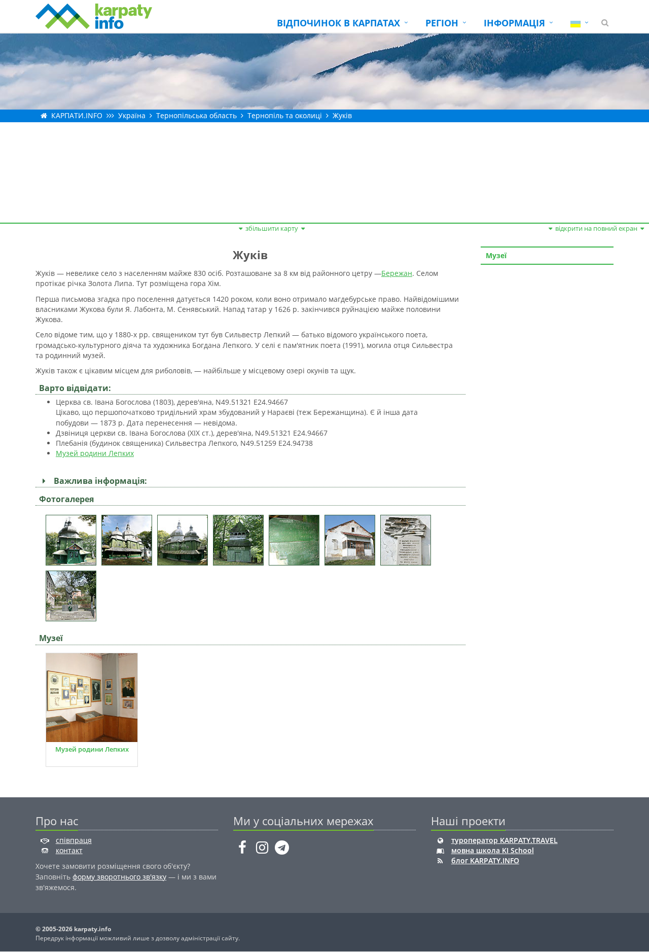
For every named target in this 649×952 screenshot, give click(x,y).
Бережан (396, 273)
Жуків (342, 115)
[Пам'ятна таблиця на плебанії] (408, 537)
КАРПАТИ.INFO (76, 115)
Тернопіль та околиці (284, 115)
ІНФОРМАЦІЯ (514, 23)
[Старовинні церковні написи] (296, 537)
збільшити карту (271, 228)
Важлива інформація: (98, 480)
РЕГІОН (441, 23)
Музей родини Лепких (95, 453)
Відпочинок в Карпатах (338, 23)
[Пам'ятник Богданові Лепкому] (73, 592)
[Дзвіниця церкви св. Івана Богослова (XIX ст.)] (241, 537)
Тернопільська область (196, 115)
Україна (132, 115)
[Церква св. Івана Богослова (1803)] (73, 537)
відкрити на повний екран (596, 228)
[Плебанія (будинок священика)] (352, 537)
